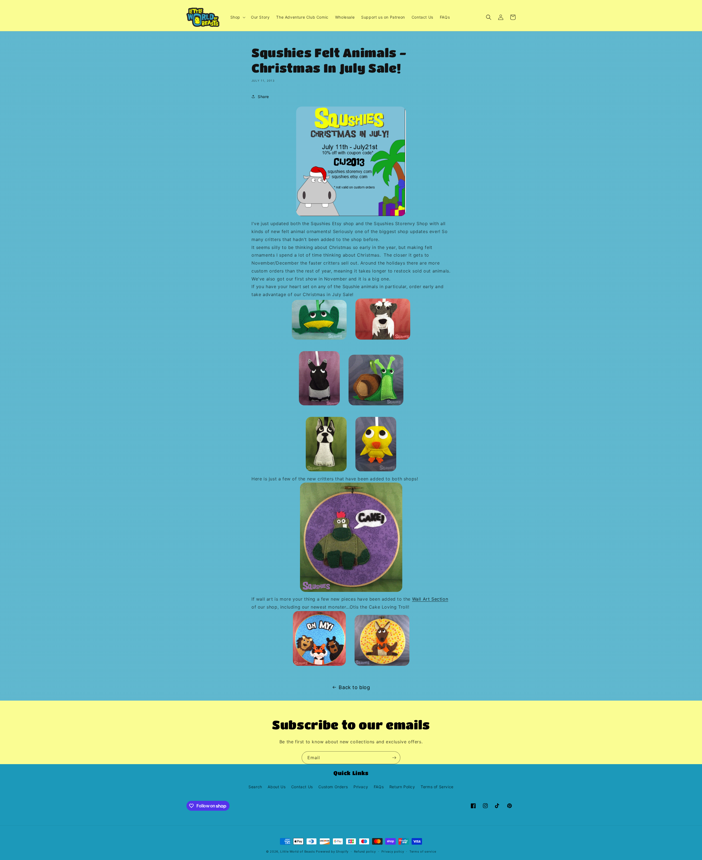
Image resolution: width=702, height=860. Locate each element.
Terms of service (422, 851)
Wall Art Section (430, 599)
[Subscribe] (394, 757)
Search (255, 786)
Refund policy (365, 851)
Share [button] (263, 96)
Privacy (360, 786)
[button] (237, 17)
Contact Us (302, 786)
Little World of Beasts (297, 851)
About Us (276, 786)
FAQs (379, 786)
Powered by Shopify (332, 851)
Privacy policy (392, 851)
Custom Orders (333, 786)
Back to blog (354, 687)
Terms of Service (437, 786)
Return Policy (402, 786)
